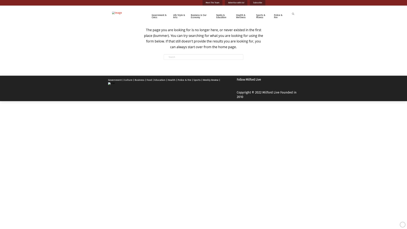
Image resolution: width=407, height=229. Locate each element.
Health (172, 80)
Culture (128, 80)
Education (160, 80)
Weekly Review (210, 80)
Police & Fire (184, 80)
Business (139, 80)
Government (115, 80)
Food (149, 80)
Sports (197, 80)
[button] (293, 14)
